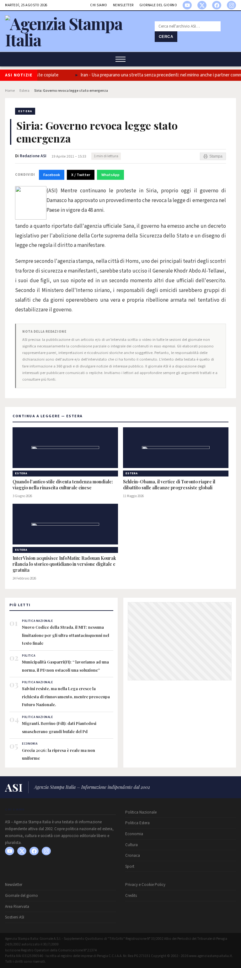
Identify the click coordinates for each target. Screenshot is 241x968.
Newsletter (123, 5)
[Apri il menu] (120, 59)
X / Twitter (80, 175)
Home (10, 90)
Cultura (131, 845)
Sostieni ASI (14, 917)
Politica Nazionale (141, 812)
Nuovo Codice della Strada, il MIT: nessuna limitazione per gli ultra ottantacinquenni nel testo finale (65, 635)
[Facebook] (216, 5)
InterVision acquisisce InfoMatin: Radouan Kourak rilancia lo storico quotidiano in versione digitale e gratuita (64, 564)
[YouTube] (187, 5)
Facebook (51, 175)
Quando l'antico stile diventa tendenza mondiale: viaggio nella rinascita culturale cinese (63, 485)
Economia (134, 834)
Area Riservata (17, 906)
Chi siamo (98, 5)
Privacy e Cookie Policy (145, 884)
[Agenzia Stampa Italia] (76, 39)
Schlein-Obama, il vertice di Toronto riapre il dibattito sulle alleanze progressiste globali (169, 485)
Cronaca (132, 855)
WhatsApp (110, 175)
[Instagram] (231, 5)
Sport (129, 866)
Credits (131, 895)
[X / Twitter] (201, 5)
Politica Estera (137, 823)
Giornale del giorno (158, 5)
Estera (24, 90)
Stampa (215, 156)
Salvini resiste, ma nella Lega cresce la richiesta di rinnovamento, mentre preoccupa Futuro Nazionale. (66, 696)
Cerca (166, 36)
